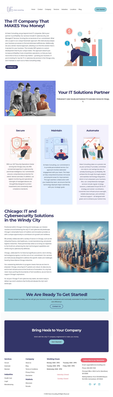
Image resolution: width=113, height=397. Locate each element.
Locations (73, 9)
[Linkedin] (77, 3)
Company (48, 9)
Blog (80, 9)
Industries (65, 9)
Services (56, 9)
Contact (40, 9)
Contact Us (56, 306)
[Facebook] (74, 3)
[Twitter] (80, 3)
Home (33, 9)
